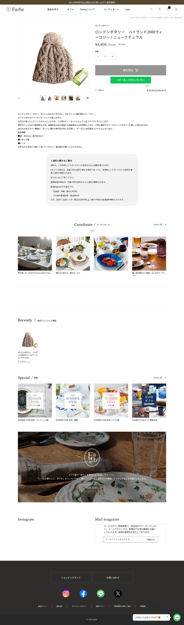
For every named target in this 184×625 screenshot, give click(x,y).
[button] (151, 9)
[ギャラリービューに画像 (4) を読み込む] (63, 98)
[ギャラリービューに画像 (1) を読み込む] (43, 98)
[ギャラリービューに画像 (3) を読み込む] (56, 98)
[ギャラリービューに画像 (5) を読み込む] (70, 98)
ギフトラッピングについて (156, 90)
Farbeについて (87, 9)
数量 (97, 51)
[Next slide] (87, 98)
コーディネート (110, 9)
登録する (151, 539)
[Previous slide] (20, 98)
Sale (127, 9)
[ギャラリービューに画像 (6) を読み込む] (77, 98)
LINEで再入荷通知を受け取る (130, 80)
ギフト (69, 9)
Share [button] (101, 90)
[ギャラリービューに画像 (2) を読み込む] (49, 98)
